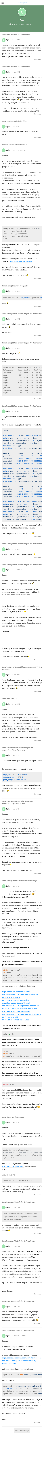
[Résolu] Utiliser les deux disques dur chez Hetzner (24, 314)
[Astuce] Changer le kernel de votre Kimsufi (21, 881)
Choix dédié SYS (11, 699)
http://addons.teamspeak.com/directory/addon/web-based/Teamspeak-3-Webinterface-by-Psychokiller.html (21, 1361)
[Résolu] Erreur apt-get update (17, 286)
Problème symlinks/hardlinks (16, 121)
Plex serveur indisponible (15, 1117)
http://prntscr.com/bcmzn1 (21, 261)
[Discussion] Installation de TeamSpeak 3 (20, 1202)
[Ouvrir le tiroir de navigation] (2, 2)
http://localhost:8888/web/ (13, 1166)
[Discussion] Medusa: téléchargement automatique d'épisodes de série (17, 749)
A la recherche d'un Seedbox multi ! (18, 35)
